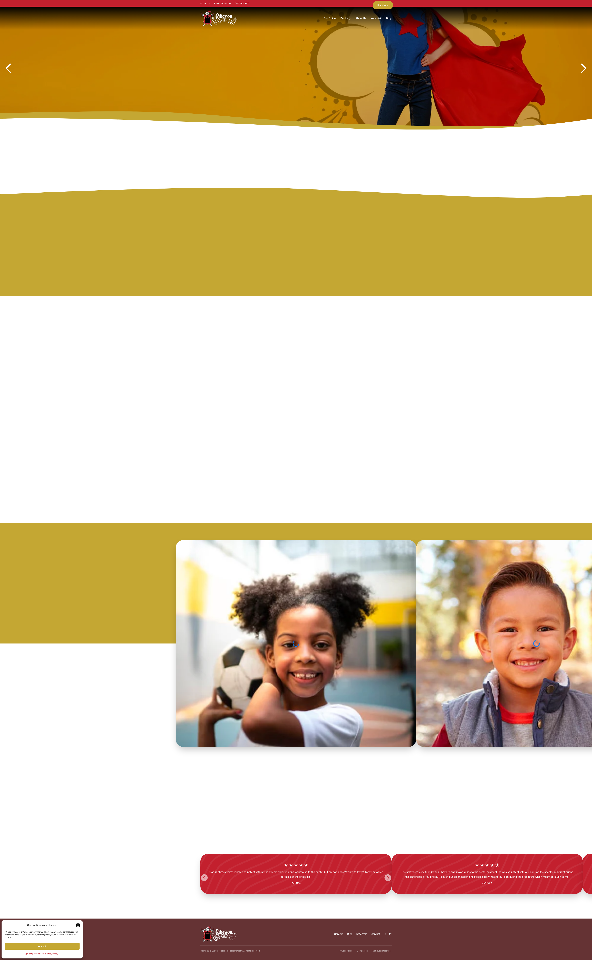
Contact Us (205, 3)
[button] (78, 925)
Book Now (382, 5)
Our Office (330, 18)
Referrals (361, 933)
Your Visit (376, 18)
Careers (338, 933)
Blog (389, 18)
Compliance (362, 951)
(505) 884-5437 (242, 3)
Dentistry (345, 18)
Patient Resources (222, 3)
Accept (42, 946)
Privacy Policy (51, 954)
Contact (375, 933)
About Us (360, 18)
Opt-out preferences (34, 954)
